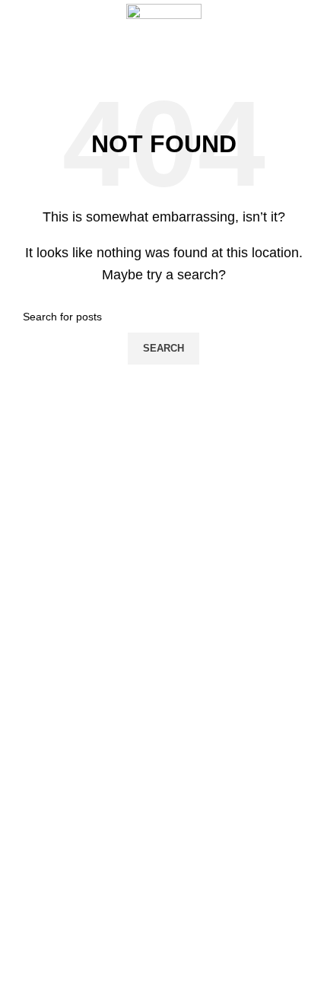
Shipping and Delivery (63, 779)
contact (28, 857)
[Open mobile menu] (17, 33)
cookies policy (44, 727)
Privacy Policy (44, 831)
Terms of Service (51, 753)
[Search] (315, 33)
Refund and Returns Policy (75, 805)
